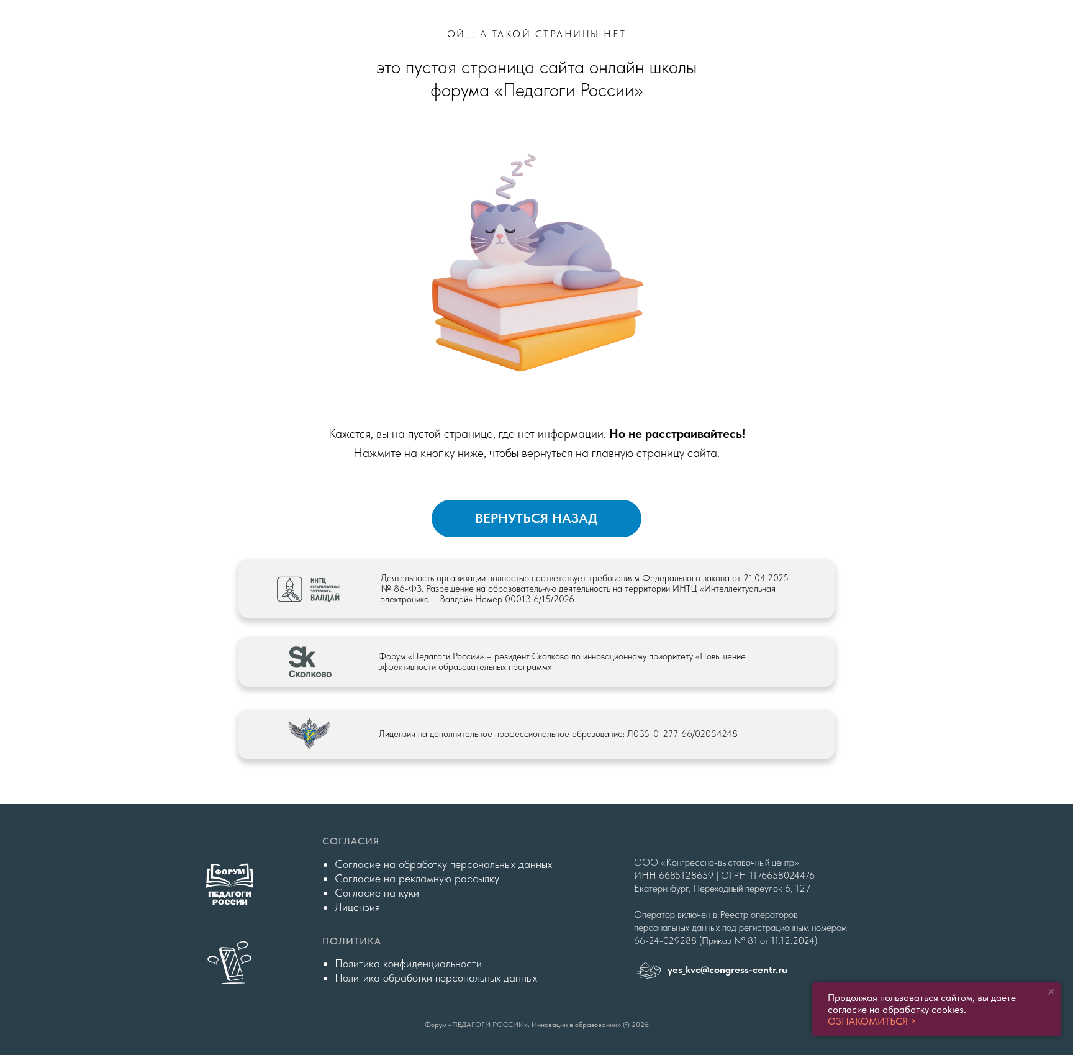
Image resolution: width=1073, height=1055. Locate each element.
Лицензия (357, 906)
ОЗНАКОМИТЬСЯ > (872, 1021)
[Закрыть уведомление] (1051, 991)
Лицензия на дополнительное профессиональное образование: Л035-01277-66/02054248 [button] (558, 734)
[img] (229, 962)
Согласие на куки (377, 892)
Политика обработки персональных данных (436, 977)
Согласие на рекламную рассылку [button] (417, 878)
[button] (309, 662)
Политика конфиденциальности (408, 963)
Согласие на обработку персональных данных (443, 864)
